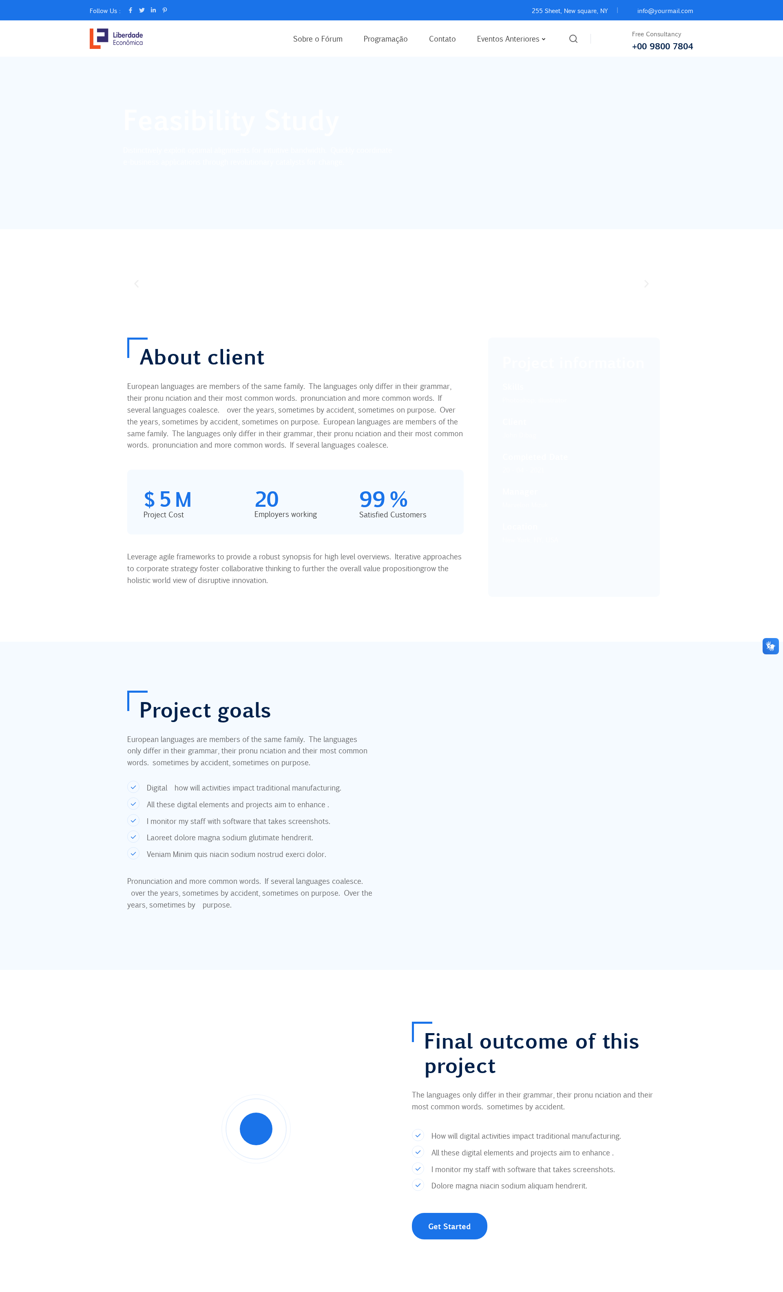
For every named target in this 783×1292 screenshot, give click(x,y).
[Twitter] (142, 10)
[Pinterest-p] (164, 10)
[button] (136, 283)
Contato (442, 38)
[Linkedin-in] (153, 10)
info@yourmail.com (665, 10)
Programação (386, 38)
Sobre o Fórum (318, 38)
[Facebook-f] (130, 10)
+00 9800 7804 (662, 46)
